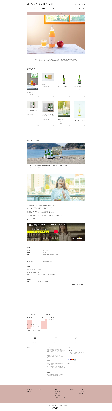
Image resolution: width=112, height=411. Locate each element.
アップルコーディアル (31, 92)
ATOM (73, 389)
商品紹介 (44, 8)
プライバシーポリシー (59, 399)
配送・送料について (58, 391)
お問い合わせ (81, 393)
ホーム (56, 389)
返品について (57, 393)
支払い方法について (58, 395)
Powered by (50, 408)
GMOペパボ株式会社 (60, 405)
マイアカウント (77, 4)
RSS (70, 389)
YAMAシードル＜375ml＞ (62, 86)
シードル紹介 (52, 8)
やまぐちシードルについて (33, 8)
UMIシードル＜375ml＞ (78, 86)
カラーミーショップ (46, 405)
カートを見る (81, 391)
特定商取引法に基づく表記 (60, 397)
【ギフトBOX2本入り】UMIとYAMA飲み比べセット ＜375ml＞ (48, 116)
